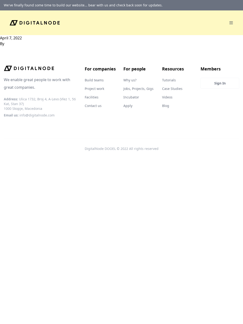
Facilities (91, 97)
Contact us (93, 105)
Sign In (220, 83)
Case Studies (172, 88)
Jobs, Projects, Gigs (138, 88)
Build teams (94, 80)
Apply (127, 105)
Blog (165, 105)
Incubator (131, 97)
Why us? (129, 80)
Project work (94, 88)
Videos (167, 97)
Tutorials (169, 80)
